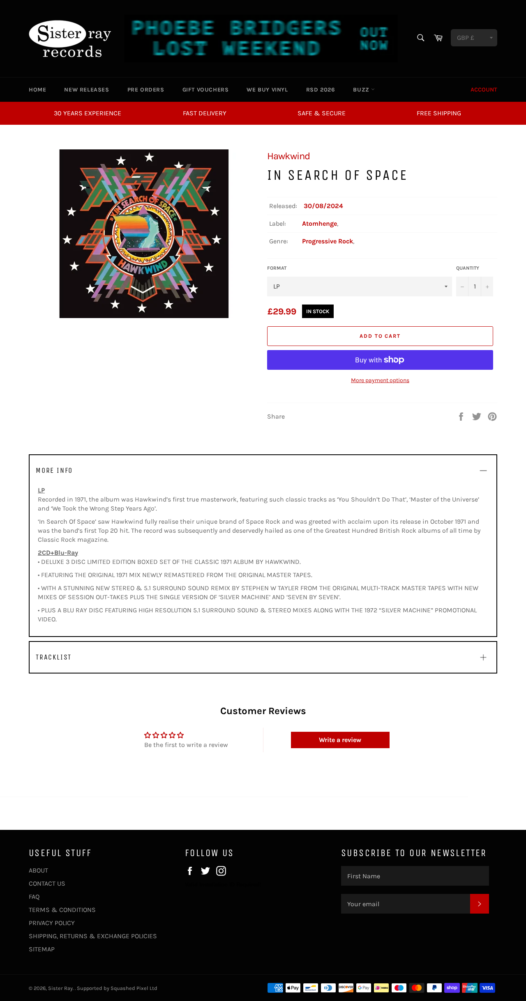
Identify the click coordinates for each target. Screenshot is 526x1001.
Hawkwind (288, 156)
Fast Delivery (204, 113)
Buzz (362, 89)
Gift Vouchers (205, 89)
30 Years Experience (87, 113)
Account (484, 89)
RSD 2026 (320, 89)
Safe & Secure (322, 113)
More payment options (380, 380)
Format (276, 268)
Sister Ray (60, 988)
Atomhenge (319, 223)
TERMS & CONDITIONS (62, 910)
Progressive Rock (327, 241)
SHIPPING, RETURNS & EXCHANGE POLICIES (93, 936)
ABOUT (38, 870)
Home (37, 89)
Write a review (340, 740)
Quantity (467, 268)
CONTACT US (47, 883)
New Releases (86, 89)
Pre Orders (145, 89)
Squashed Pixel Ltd (134, 988)
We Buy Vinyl (267, 89)
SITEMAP (42, 949)
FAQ (34, 896)
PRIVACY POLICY (52, 923)
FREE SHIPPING (439, 113)
